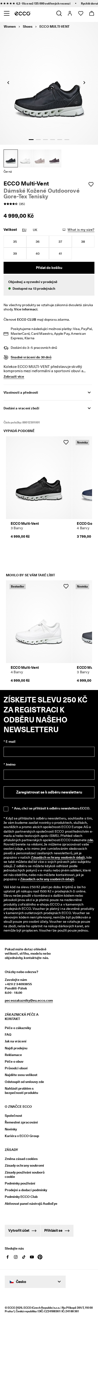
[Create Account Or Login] (69, 13)
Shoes (27, 26)
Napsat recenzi (49, 786)
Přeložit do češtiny (25, 1156)
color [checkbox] (35, 831)
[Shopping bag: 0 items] (91, 13)
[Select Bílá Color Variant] (25, 158)
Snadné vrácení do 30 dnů (31, 357)
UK (35, 230)
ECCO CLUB (26, 319)
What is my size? (81, 230)
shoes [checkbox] (49, 831)
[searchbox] (27, 810)
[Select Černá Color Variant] (11, 158)
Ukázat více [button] (16, 841)
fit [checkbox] (23, 831)
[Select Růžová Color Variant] (40, 158)
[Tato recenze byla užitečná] (76, 1014)
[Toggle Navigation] (6, 13)
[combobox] (67, 851)
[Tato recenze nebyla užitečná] (85, 1014)
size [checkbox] (12, 831)
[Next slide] (84, 82)
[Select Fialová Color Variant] (54, 158)
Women (10, 26)
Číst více (22, 937)
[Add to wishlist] (90, 184)
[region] (48, 746)
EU (24, 230)
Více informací (25, 309)
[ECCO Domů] (22, 13)
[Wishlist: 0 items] (80, 13)
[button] (49, 285)
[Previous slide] (8, 82)
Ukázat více (17, 1000)
